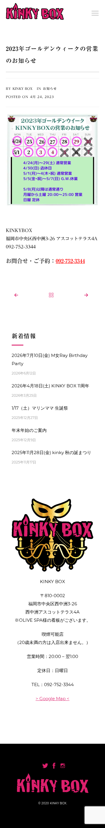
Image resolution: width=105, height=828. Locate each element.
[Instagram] (63, 766)
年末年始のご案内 (29, 430)
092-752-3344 (59, 684)
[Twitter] (45, 766)
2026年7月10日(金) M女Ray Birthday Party (50, 359)
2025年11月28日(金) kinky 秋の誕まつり (51, 452)
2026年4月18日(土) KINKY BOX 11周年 (50, 386)
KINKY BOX (22, 88)
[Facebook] (54, 766)
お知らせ (50, 88)
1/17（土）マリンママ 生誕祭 (40, 408)
